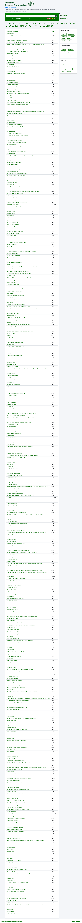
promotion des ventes (11, 209)
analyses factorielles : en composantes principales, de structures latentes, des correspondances (27, 685)
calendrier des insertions (12, 503)
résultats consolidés (11, 771)
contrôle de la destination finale (14, 488)
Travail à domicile (10, 444)
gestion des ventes (11, 122)
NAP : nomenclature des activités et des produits (17, 115)
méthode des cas (10, 909)
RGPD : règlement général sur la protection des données (19, 422)
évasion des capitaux (11, 373)
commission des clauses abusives (14, 656)
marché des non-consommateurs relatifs (16, 543)
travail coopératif (10, 464)
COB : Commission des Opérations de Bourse (16, 898)
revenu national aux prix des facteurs (14, 594)
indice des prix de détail (12, 47)
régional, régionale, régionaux (13, 180)
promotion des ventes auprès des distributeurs (17, 889)
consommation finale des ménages (14, 773)
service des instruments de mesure (14, 355)
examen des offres (10, 297)
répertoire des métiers (11, 758)
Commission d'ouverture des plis (14, 838)
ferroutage (64, 34)
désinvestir (9, 335)
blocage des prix (10, 184)
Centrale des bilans (11, 120)
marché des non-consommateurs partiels (16, 304)
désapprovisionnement (12, 587)
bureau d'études (10, 440)
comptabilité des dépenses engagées (15, 827)
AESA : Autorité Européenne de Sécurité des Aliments (18, 550)
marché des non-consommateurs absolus (16, 865)
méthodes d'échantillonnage (13, 885)
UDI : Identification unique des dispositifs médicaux (18, 189)
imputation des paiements (12, 82)
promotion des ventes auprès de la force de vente (17, 642)
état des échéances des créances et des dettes (16, 326)
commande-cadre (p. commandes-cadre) (15, 346)
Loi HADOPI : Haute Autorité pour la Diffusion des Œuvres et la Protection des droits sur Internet (27, 486)
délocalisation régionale (12, 182)
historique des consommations (13, 106)
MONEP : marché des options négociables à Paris (17, 104)
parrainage (64, 69)
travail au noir (10, 858)
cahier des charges (11, 716)
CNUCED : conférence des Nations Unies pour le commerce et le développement (24, 266)
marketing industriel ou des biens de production (17, 317)
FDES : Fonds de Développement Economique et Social (18, 320)
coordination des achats (12, 69)
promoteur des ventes (11, 665)
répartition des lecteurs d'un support (15, 493)
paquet (68, 64)
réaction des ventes (11, 362)
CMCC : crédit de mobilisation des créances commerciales (19, 873)
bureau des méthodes (11, 144)
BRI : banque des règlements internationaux (16, 512)
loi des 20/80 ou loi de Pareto (13, 451)
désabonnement (10, 64)
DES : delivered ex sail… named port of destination (18, 93)
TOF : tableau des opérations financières (15, 289)
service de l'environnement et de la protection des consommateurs (21, 413)
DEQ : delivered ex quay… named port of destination (18, 882)
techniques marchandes (12, 842)
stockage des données (11, 235)
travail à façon (10, 302)
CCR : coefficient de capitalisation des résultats (17, 747)
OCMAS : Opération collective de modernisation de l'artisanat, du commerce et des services (26, 767)
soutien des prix (10, 406)
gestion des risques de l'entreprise (14, 169)
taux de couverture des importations (14, 124)
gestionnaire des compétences (13, 753)
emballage (68, 71)
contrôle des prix (10, 195)
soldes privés (9, 78)
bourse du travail (10, 711)
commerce (64, 49)
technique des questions (12, 559)
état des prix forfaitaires (12, 395)
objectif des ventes (11, 614)
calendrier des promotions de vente (14, 62)
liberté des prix (10, 636)
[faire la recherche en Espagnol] (52, 18)
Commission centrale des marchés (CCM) (15, 800)
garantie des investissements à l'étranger (16, 687)
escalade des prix (10, 510)
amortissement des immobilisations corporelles (17, 869)
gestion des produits (11, 131)
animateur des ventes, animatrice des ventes (16, 499)
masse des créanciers (11, 607)
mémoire (63, 38)
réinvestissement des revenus (13, 328)
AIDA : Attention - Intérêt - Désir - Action (15, 295)
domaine (70, 69)
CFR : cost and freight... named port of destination (17, 173)
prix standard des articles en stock (14, 671)
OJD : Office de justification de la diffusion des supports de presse (20, 495)
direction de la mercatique (12, 678)
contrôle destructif (11, 333)
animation (71, 51)
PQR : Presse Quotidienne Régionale (14, 133)
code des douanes (10, 348)
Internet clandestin (11, 907)
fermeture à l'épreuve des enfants (14, 35)
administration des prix (12, 246)
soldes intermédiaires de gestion (14, 580)
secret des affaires (10, 411)
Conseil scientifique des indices (13, 780)
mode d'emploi (10, 849)
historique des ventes (11, 731)
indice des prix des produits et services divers (16, 740)
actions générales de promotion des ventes (16, 428)
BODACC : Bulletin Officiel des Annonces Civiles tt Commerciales (20, 331)
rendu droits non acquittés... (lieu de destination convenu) (19, 778)
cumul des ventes (10, 435)
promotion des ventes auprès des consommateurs (17, 742)
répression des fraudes (11, 539)
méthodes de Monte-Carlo (12, 138)
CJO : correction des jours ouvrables (14, 769)
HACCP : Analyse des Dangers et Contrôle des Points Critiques (20, 640)
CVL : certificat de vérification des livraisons (16, 736)
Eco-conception (64, 18)
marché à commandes (11, 178)
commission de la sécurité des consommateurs (17, 523)
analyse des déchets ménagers (13, 384)
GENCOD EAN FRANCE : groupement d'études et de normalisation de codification (24, 563)
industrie (63, 53)
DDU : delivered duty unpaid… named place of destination (19, 714)
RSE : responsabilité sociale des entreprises (16, 257)
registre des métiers (11, 237)
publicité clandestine (11, 589)
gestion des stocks (11, 847)
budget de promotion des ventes (14, 654)
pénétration (64, 40)
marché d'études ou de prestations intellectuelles (17, 662)
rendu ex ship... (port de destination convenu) (16, 530)
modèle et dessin (10, 344)
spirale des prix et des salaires (13, 171)
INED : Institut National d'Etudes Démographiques (18, 700)
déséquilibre (9, 647)
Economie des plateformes (12, 424)
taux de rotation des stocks (12, 676)
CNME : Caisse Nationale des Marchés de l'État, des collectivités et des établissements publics (27, 368)
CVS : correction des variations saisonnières (16, 415)
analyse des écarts (10, 851)
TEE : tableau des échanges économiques (15, 300)
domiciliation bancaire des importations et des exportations (20, 537)
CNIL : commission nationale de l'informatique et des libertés (20, 669)
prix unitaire (64, 51)
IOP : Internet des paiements (13, 204)
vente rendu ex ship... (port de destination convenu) (18, 135)
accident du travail (11, 902)
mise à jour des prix (11, 400)
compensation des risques (12, 253)
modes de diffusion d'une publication (14, 805)
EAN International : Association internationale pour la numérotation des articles (24, 570)
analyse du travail (10, 95)
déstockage (9, 340)
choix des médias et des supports (14, 433)
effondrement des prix (11, 315)
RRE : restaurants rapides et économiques (16, 113)
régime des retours (11, 211)
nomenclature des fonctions (13, 53)
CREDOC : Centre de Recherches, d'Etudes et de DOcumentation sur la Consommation (25, 111)
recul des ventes (10, 264)
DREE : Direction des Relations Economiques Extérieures (19, 118)
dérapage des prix (10, 382)
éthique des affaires (11, 269)
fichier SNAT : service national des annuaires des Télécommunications (22, 616)
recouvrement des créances (12, 609)
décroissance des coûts (11, 727)
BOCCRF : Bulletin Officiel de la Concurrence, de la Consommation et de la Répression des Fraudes (28, 904)
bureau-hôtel (64, 15)
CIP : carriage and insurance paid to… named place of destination (21, 625)
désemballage (10, 658)
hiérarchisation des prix (12, 853)
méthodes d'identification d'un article (15, 776)
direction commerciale (11, 720)
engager (69, 53)
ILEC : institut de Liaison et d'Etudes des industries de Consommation (22, 691)
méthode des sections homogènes (14, 140)
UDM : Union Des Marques (12, 521)
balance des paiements (12, 525)
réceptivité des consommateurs (13, 377)
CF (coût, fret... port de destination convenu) (16, 151)
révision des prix (10, 215)
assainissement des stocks (12, 867)
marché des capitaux (11, 351)
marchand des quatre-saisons (13, 284)
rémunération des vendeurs (12, 822)
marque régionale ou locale (12, 129)
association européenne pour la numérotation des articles (19, 51)
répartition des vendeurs (12, 600)
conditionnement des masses (13, 845)
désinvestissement (11, 71)
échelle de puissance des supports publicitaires (17, 142)
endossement (70, 66)
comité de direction (11, 596)
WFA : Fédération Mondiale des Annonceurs (16, 66)
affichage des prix (10, 482)
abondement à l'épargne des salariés (15, 231)
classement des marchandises (13, 473)
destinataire (9, 497)
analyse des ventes (11, 149)
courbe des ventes (10, 911)
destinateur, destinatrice (12, 813)
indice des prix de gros (11, 541)
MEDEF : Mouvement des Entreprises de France (17, 631)
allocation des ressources (12, 222)
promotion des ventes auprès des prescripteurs (17, 202)
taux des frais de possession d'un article (15, 186)
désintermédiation (11, 408)
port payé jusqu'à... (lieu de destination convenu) (17, 707)
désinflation (9, 448)
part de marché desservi (12, 426)
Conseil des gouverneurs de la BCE (14, 146)
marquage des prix (10, 460)
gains (70, 40)
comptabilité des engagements (13, 709)
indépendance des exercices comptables (15, 598)
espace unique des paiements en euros (15, 342)
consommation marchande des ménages (15, 831)
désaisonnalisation (11, 275)
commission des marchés (12, 337)
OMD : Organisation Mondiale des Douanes (16, 818)
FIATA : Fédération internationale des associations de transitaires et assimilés (23, 98)
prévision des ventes (11, 153)
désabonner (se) (10, 576)
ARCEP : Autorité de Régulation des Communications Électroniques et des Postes (24, 491)
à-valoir (63, 64)
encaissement (71, 34)
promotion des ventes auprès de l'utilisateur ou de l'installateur (20, 634)
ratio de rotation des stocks (13, 226)
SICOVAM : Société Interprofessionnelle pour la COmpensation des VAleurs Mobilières (25, 44)
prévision (69, 38)
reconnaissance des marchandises (14, 162)
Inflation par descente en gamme (14, 734)
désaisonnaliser (10, 420)
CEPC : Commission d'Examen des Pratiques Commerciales (19, 651)
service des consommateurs (13, 787)
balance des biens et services (13, 313)
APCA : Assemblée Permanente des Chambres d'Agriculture (19, 277)
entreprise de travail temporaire (14, 91)
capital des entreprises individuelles (14, 453)
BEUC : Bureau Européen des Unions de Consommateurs (19, 793)
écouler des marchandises (12, 366)
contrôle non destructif (12, 100)
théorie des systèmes (11, 791)
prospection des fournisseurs (13, 785)
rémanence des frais (11, 561)
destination (9, 480)
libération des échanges (12, 431)
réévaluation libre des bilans (13, 545)
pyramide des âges (11, 627)
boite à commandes (11, 397)
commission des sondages (12, 164)
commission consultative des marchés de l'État (17, 729)
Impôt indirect (64, 17)
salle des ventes (10, 166)
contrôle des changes (11, 402)
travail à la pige (10, 293)
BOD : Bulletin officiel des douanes (14, 60)
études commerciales (11, 217)
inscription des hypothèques (13, 224)
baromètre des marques (12, 200)
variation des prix (10, 611)
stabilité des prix (10, 360)
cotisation (64, 66)
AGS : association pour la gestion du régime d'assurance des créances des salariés (24, 49)
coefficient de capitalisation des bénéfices (16, 73)
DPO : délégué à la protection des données (16, 229)
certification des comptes (12, 84)
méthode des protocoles (12, 58)
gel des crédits (10, 528)
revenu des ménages (11, 751)
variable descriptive (11, 391)
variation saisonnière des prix (13, 380)
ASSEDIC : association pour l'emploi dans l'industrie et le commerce (21, 718)
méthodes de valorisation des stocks (14, 505)
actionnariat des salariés (12, 484)
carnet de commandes (11, 900)
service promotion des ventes (13, 548)
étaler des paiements (11, 388)
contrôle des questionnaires (13, 233)
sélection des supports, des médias (14, 475)
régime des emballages (12, 89)
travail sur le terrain (11, 749)
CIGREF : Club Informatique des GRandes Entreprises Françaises (20, 457)
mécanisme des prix (11, 437)
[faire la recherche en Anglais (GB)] (48, 18)
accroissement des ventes (12, 756)
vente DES (9, 353)
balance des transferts (11, 689)
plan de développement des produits (14, 622)
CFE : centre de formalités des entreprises (16, 765)
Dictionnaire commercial (10, 7)
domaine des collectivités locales (14, 255)
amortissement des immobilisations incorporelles (18, 789)
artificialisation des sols (12, 565)
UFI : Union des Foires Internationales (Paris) (16, 242)
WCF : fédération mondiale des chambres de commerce (18, 126)
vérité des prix (10, 466)
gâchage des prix (10, 738)
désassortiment (10, 157)
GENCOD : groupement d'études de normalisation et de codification (21, 896)
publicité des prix (10, 557)
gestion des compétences (12, 240)
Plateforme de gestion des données (14, 75)
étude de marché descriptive (13, 638)
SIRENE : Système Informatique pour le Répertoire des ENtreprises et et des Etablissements (27, 514)
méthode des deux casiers (12, 798)
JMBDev (79, 921)
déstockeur (9, 371)
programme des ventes (12, 660)
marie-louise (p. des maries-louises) (14, 534)
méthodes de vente (11, 591)
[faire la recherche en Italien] (54, 18)
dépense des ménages (11, 477)
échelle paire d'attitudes (12, 833)
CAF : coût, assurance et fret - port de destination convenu (19, 802)
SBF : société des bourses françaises (14, 680)
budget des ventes (10, 322)
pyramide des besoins (11, 667)
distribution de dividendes (12, 554)
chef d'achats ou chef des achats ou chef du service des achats (20, 155)
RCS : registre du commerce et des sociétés (16, 578)
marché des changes (11, 582)
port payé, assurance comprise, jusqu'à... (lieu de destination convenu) (22, 309)
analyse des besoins (11, 725)
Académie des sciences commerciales (13, 921)
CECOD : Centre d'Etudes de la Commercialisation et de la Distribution (22, 552)
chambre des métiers (11, 282)
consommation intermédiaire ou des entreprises (17, 702)
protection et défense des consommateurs (16, 605)
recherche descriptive (11, 364)
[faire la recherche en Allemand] (50, 18)
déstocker (9, 876)
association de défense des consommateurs (16, 856)
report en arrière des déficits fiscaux (14, 220)
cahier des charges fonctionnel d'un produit (16, 760)
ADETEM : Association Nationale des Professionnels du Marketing (21, 417)
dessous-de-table (10, 249)
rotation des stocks (11, 311)
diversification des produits (12, 468)
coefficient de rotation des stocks (14, 585)
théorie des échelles (11, 722)
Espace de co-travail (11, 462)
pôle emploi (9, 160)
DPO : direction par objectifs (13, 442)
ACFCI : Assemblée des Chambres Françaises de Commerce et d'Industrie (22, 455)
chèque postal (71, 36)
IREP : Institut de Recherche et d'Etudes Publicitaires (18, 324)
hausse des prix (10, 55)
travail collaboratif (11, 620)
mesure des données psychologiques (14, 291)
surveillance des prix (11, 880)
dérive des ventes (10, 878)
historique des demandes (12, 893)
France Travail (10, 674)
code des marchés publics (12, 197)
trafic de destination (11, 80)
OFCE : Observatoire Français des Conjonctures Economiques (20, 446)
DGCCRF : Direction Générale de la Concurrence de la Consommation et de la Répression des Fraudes (28, 698)
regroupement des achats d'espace (14, 603)
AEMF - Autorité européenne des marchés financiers (18, 271)
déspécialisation (10, 33)
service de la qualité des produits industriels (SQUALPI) (18, 694)
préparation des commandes (13, 629)
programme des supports (12, 820)
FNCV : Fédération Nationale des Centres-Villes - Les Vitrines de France (22, 762)
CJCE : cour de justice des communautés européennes (18, 306)
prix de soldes (9, 519)
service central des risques (12, 375)
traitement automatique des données (15, 42)
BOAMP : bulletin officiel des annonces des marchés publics (19, 273)
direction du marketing (12, 244)
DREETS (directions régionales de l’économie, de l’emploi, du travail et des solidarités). (25, 840)
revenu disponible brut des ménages (14, 807)
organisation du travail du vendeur (14, 860)
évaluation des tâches (11, 517)
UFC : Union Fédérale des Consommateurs (16, 705)
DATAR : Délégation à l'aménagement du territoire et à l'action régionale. (23, 191)
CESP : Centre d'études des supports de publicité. (17, 508)
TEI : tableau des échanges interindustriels (16, 393)
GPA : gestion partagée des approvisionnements (17, 782)
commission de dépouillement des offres (15, 280)
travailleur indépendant (12, 862)
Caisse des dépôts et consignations (14, 568)
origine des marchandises (12, 38)
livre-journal (64, 36)
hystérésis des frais (11, 213)
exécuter (68, 55)
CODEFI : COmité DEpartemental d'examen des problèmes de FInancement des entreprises (26, 532)
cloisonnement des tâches (12, 471)
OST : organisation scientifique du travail (15, 891)
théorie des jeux (10, 825)
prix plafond (70, 49)
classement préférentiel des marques (15, 682)
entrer (63, 55)
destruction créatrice (11, 811)
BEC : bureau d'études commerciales (14, 645)
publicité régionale (11, 871)
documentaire (64, 20)
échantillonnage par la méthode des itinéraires (17, 40)
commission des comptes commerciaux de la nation (18, 809)
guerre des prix (10, 357)
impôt (63, 71)
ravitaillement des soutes (12, 618)
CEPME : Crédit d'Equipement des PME (15, 260)
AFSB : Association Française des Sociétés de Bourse (18, 745)
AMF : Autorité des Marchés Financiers (15, 193)
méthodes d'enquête (11, 816)
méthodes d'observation (12, 796)
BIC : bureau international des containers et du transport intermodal (22, 251)
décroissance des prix (11, 404)
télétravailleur (10, 696)
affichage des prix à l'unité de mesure (14, 829)
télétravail (9, 916)
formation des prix (11, 887)
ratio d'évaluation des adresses (13, 109)
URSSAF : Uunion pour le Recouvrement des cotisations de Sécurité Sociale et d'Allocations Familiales (29, 836)
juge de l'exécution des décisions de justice (16, 175)
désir (8, 386)
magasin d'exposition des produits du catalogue (17, 206)
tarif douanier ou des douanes (13, 913)
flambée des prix (10, 649)
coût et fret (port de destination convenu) (16, 286)
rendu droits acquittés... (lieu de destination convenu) (18, 102)
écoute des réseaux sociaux (12, 86)
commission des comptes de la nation (15, 262)
